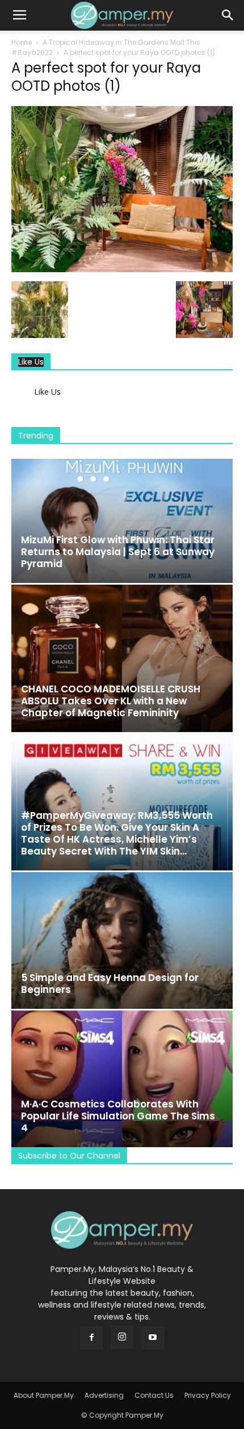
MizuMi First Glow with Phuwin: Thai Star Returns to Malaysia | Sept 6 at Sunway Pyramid (117, 551)
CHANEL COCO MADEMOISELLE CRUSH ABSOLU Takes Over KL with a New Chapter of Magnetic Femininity (110, 701)
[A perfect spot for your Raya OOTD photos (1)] (122, 269)
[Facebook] (91, 1337)
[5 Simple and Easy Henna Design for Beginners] (122, 940)
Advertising (104, 1395)
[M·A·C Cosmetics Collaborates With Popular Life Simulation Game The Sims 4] (122, 1079)
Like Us (31, 362)
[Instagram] (122, 1337)
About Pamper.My (44, 1395)
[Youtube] (152, 1337)
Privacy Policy (207, 1395)
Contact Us (154, 1395)
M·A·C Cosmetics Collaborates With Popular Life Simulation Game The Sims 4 (118, 1116)
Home (21, 42)
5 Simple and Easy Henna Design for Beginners (110, 983)
